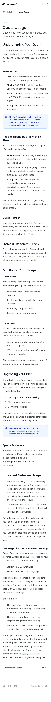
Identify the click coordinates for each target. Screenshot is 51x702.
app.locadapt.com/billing (26, 397)
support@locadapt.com (15, 461)
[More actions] (47, 4)
